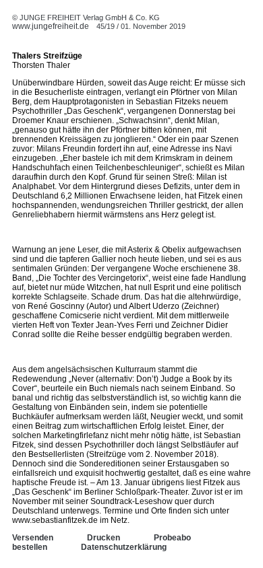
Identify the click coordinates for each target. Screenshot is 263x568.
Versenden (32, 537)
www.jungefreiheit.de (50, 26)
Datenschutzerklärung (124, 547)
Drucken (103, 537)
